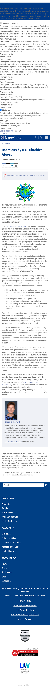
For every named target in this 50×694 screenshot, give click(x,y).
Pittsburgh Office (9, 538)
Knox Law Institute (10, 517)
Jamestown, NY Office (11, 542)
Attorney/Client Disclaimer (25, 605)
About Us (6, 504)
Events (5, 576)
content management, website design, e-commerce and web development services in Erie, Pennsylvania (25, 685)
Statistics (6, 110)
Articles (5, 568)
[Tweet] (8, 165)
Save (16, 131)
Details (2, 131)
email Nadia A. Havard (13, 441)
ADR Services (7, 512)
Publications (7, 572)
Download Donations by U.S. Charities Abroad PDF (26, 175)
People (5, 508)
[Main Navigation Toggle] (46, 137)
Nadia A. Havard (12, 422)
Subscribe (6, 581)
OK (20, 131)
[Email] (16, 165)
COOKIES (3, 133)
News (4, 564)
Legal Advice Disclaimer (25, 610)
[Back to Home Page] (17, 137)
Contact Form (8, 551)
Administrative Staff (10, 547)
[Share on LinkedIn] (12, 165)
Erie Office (6, 534)
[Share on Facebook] (4, 165)
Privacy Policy (25, 601)
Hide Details (9, 131)
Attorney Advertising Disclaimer (25, 614)
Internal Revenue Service (15, 226)
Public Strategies (9, 521)
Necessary (10, 23)
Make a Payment (25, 619)
